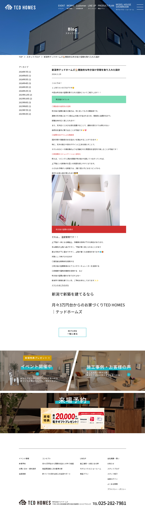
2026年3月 (23, 87)
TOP (21, 56)
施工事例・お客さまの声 (89, 463)
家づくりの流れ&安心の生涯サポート (56, 473)
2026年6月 (23, 75)
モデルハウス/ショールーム (90, 468)
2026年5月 (23, 79)
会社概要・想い (113, 458)
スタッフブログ (33, 56)
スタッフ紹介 (112, 473)
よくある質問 (112, 484)
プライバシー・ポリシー (116, 489)
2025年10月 (24, 98)
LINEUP (83, 458)
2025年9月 (23, 102)
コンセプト (46, 458)
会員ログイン (112, 479)
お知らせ (110, 463)
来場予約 (22, 463)
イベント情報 (24, 458)
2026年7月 (23, 71)
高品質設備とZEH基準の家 (52, 468)
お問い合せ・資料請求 (27, 468)
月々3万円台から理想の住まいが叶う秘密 (58, 463)
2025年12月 (24, 94)
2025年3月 (23, 113)
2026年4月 (23, 83)
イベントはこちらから (60, 285)
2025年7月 (23, 110)
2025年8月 (23, 106)
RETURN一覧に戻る (72, 332)
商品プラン (84, 473)
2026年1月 (23, 90)
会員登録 (22, 473)
